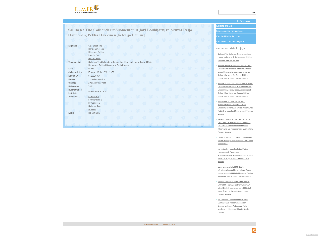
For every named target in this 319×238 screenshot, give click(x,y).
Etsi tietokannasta (224, 26)
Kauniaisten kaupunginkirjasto (230, 41)
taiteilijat (92, 109)
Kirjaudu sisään (312, 235)
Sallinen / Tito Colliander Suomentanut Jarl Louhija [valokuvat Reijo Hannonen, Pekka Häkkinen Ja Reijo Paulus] (235, 57)
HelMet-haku (94, 113)
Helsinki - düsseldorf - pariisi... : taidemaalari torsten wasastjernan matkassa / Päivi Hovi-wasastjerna (235, 140)
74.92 (91, 86)
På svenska (245, 21)
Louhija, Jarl (94, 55)
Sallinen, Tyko (94, 106)
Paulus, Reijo (94, 58)
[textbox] (234, 12)
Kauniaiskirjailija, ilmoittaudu (229, 36)
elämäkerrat (93, 96)
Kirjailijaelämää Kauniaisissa (229, 31)
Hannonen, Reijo (96, 49)
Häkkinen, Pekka (96, 52)
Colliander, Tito (95, 46)
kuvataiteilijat (94, 103)
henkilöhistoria (95, 100)
